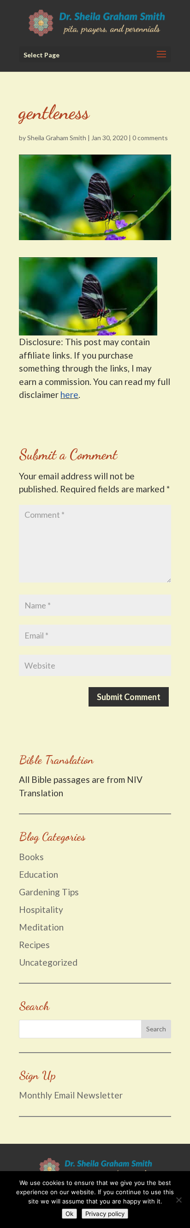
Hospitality (41, 909)
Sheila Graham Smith (56, 138)
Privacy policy (105, 1213)
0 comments (150, 138)
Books (31, 856)
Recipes (34, 944)
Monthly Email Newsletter (72, 1095)
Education (38, 874)
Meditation (41, 927)
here (69, 394)
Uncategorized (48, 962)
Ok (69, 1213)
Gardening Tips (49, 892)
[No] (178, 1199)
